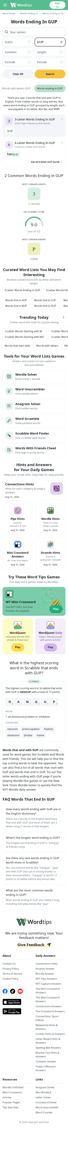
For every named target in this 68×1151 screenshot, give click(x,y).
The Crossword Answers (50, 1011)
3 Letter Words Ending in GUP (22, 290)
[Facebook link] (5, 991)
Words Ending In (29, 13)
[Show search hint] (29, 42)
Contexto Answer (46, 1061)
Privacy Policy (11, 968)
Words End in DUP (45, 306)
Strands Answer (45, 968)
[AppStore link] (17, 1002)
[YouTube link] (20, 991)
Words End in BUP (16, 306)
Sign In (57, 5)
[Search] (7, 32)
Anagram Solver (45, 1087)
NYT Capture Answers (49, 983)
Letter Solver (43, 1097)
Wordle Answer (45, 973)
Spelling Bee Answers (48, 1047)
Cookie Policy (10, 978)
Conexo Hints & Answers (50, 1034)
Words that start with (17, 345)
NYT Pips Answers (46, 978)
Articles (7, 1097)
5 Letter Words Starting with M (23, 331)
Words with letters (47, 345)
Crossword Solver (46, 1102)
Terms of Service (12, 973)
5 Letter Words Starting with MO (24, 337)
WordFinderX (43, 1092)
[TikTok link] (12, 991)
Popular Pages (11, 1102)
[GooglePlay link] (17, 1011)
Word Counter (44, 1112)
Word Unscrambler (47, 1107)
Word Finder (9, 13)
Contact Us (9, 963)
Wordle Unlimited (13, 1087)
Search (50, 74)
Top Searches (11, 1107)
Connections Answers (49, 1006)
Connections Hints (47, 963)
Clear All (18, 74)
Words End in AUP (16, 300)
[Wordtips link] (21, 5)
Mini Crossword (12, 1092)
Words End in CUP (45, 300)
